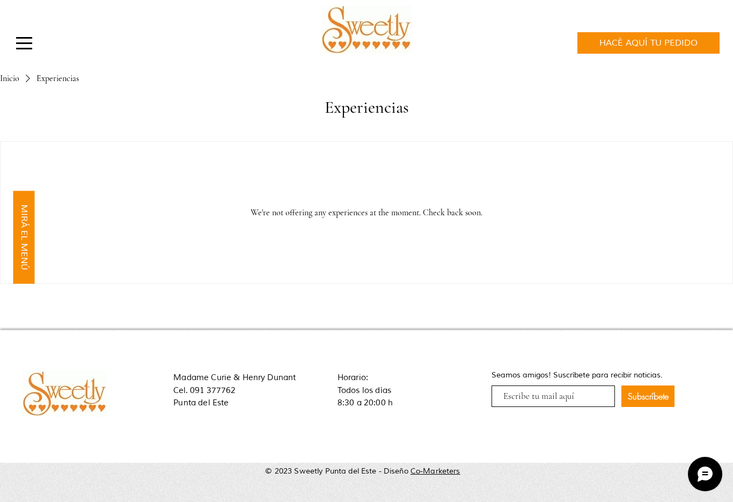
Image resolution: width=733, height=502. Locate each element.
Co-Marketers (435, 471)
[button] (24, 43)
